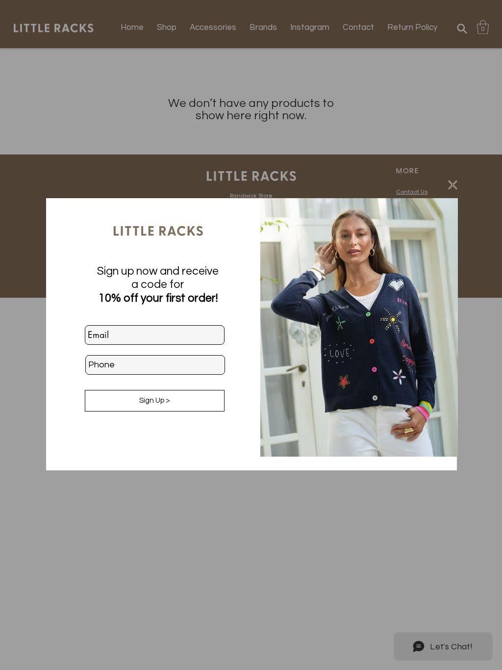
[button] (453, 185)
